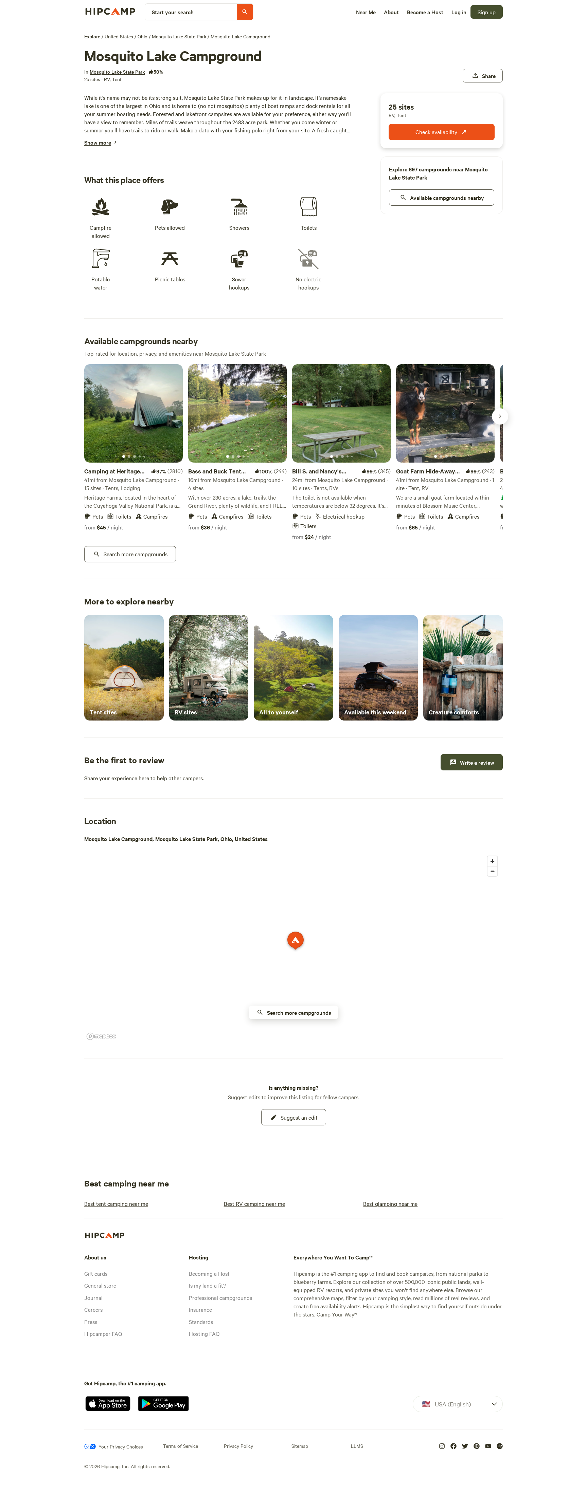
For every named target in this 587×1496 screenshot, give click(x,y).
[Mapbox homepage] (101, 1036)
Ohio (142, 36)
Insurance (200, 1309)
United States (119, 36)
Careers (93, 1309)
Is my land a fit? (207, 1285)
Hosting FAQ (204, 1333)
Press (90, 1321)
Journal (93, 1297)
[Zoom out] (492, 871)
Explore (92, 36)
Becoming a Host (209, 1273)
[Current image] (123, 457)
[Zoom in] (492, 861)
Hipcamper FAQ (103, 1333)
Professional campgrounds (220, 1297)
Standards (201, 1321)
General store (100, 1285)
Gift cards (95, 1273)
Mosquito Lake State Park (179, 36)
